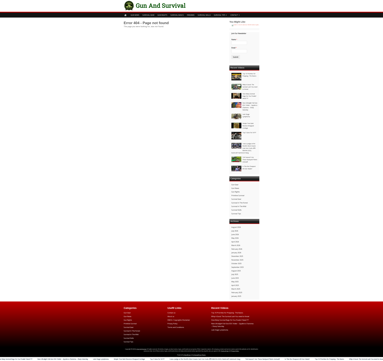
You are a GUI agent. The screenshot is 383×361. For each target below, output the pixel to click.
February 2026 (236, 249)
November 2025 (237, 260)
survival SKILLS (204, 15)
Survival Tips (236, 214)
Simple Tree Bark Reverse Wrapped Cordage (104, 359)
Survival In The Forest (239, 203)
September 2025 (237, 267)
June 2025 (235, 278)
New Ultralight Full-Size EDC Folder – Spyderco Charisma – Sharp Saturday (38, 359)
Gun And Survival (161, 5)
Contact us (171, 313)
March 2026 (235, 245)
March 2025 (235, 289)
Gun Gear (234, 185)
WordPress (187, 355)
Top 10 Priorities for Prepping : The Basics (305, 359)
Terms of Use (225, 351)
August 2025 (236, 271)
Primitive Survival (237, 195)
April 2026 (235, 242)
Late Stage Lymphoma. (76, 359)
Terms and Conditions (175, 327)
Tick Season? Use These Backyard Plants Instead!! (238, 359)
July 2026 (234, 231)
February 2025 (236, 292)
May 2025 (235, 282)
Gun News (135, 15)
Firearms (190, 15)
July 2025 (234, 274)
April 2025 (235, 285)
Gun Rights (162, 15)
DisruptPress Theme (200, 355)
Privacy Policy (172, 324)
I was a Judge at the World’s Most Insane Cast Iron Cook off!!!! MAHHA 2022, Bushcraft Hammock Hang (180, 359)
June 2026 (235, 234)
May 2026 (235, 238)
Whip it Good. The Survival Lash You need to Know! (342, 359)
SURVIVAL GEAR (148, 15)
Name (234, 39)
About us (170, 316)
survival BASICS (177, 15)
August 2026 (236, 227)
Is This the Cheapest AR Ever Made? (272, 359)
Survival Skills (236, 210)
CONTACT (234, 15)
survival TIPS (219, 15)
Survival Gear (236, 199)
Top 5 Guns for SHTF (132, 359)
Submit (235, 57)
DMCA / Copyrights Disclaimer (178, 320)
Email (234, 48)
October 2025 (236, 263)
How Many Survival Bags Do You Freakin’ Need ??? (230, 320)
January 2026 (236, 253)
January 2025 (236, 296)
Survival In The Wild (238, 206)
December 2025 (237, 256)
